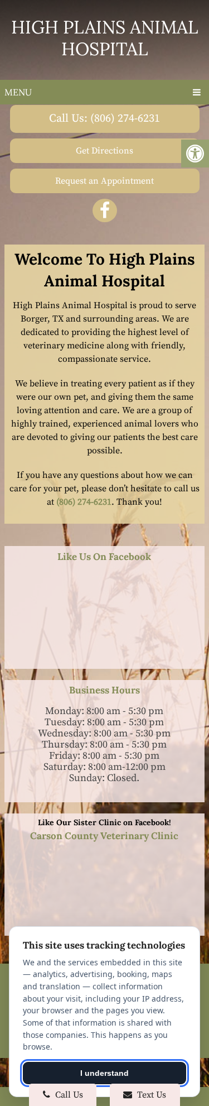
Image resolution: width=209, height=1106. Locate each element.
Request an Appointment (104, 180)
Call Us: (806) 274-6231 (104, 119)
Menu (18, 92)
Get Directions (104, 150)
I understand (104, 1073)
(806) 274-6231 (83, 501)
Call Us (68, 1094)
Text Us (150, 1094)
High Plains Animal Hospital (104, 38)
